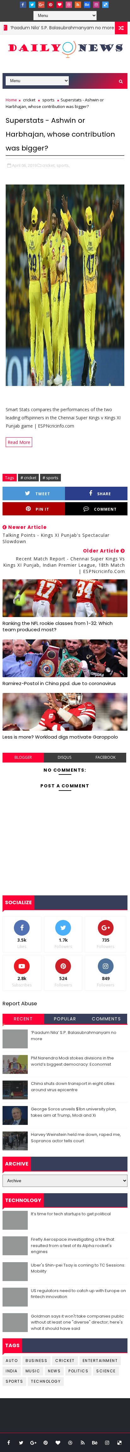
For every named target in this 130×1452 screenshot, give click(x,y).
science (106, 1371)
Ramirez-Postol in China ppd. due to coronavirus (59, 683)
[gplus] (41, 5)
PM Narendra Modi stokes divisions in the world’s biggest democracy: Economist (72, 1061)
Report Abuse (20, 1003)
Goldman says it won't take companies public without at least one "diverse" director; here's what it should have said (77, 1322)
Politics (78, 1371)
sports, (63, 165)
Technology (46, 1381)
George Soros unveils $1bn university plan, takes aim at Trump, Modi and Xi (73, 1112)
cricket (29, 100)
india (12, 1371)
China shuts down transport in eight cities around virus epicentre (73, 1086)
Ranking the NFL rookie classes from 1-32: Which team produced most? (58, 626)
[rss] (78, 5)
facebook (105, 757)
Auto (12, 1360)
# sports (50, 477)
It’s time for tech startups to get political (71, 1214)
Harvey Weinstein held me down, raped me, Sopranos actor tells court (76, 1138)
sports (48, 100)
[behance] (87, 5)
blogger (23, 757)
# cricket (28, 477)
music (33, 1371)
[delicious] (105, 5)
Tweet (42, 493)
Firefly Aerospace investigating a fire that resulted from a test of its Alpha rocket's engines (72, 1245)
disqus (64, 757)
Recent (23, 1019)
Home (11, 100)
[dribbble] (69, 5)
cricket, (49, 165)
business (36, 1360)
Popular (65, 1019)
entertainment (100, 1360)
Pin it (42, 509)
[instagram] (96, 5)
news (54, 1371)
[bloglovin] (59, 5)
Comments (106, 1019)
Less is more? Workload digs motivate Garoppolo (60, 737)
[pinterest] (50, 5)
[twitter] (32, 5)
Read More (19, 442)
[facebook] (23, 5)
